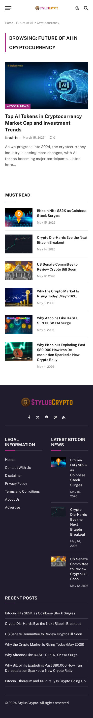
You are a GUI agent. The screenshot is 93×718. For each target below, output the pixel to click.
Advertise (12, 507)
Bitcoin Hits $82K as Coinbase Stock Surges (40, 613)
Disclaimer (13, 476)
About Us (12, 499)
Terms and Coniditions (22, 491)
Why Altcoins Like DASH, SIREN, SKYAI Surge (41, 655)
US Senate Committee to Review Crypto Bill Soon (79, 569)
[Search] (85, 8)
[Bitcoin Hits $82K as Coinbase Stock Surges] (18, 217)
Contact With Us (18, 468)
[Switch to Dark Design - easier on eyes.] (77, 8)
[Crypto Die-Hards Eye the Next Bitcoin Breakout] (18, 244)
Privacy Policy (16, 483)
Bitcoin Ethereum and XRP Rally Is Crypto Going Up (45, 681)
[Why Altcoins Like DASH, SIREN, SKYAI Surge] (18, 324)
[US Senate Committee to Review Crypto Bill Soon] (18, 270)
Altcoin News (18, 106)
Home (9, 23)
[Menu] (8, 8)
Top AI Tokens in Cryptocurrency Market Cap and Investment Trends (43, 123)
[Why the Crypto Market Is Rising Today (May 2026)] (18, 297)
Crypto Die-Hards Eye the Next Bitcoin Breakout (43, 624)
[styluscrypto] (46, 8)
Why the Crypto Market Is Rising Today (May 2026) (44, 644)
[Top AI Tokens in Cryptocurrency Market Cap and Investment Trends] (46, 85)
